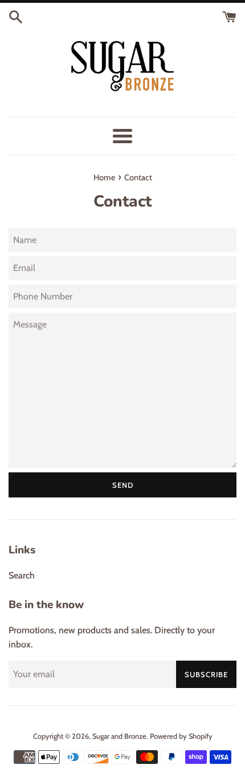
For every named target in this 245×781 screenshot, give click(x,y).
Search (22, 575)
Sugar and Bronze (119, 736)
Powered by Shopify (181, 736)
